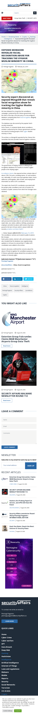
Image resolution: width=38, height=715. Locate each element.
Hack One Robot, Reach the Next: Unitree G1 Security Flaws (22, 527)
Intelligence (8, 39)
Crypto (24, 37)
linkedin (18, 279)
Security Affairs (18, 290)
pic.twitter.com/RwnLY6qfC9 (14, 229)
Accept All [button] (17, 711)
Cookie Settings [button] (7, 711)
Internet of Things (9, 666)
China (5, 286)
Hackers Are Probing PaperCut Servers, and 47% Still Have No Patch (21, 503)
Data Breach (6, 647)
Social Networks (8, 685)
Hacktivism (6, 656)
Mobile (4, 675)
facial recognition (25, 117)
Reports (4, 678)
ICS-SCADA (5, 691)
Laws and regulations (10, 669)
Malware (12, 495)
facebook (7, 279)
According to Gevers (7, 173)
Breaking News (14, 37)
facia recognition (14, 286)
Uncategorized (14, 508)
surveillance (28, 290)
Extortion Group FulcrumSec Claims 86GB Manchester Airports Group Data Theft (16, 339)
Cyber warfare (7, 641)
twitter (29, 279)
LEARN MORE (9, 621)
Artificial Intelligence (10, 663)
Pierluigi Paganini (8, 66)
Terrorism (5, 688)
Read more (6, 346)
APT (3, 644)
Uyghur (25, 131)
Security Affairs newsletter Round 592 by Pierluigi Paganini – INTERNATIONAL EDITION (22, 516)
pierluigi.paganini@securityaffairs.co (14, 616)
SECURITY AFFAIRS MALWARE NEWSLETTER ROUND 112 (16, 394)
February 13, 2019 (27, 233)
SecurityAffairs (7, 265)
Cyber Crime (13, 484)
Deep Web (5, 650)
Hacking (32, 37)
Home (3, 37)
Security (12, 520)
